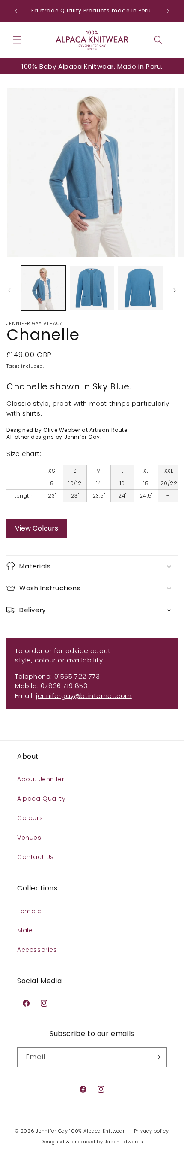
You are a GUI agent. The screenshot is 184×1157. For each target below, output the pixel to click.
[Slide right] (174, 290)
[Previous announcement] (15, 11)
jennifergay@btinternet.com (84, 695)
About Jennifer (40, 779)
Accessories (37, 949)
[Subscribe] (157, 1057)
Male (25, 930)
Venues (29, 837)
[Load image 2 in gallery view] (92, 288)
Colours (30, 818)
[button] (17, 39)
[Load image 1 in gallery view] (43, 288)
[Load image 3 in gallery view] (140, 288)
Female (29, 911)
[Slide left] (9, 290)
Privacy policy (151, 1130)
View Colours (36, 528)
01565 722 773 (77, 676)
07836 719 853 (64, 685)
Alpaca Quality (41, 798)
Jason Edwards (124, 1141)
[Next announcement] (168, 11)
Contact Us (35, 857)
